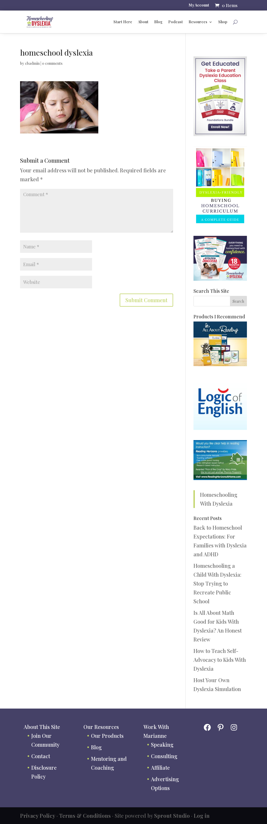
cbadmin (32, 63)
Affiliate (160, 767)
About (143, 21)
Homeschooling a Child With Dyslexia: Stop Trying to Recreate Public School (217, 583)
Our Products (107, 735)
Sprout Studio (172, 815)
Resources (198, 21)
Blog (158, 21)
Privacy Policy (37, 815)
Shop (222, 21)
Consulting (164, 755)
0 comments (52, 63)
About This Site (42, 726)
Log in (202, 815)
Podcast (175, 21)
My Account (199, 5)
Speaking (162, 744)
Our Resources (101, 726)
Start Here (122, 21)
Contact (40, 755)
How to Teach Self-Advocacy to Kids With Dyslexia (219, 659)
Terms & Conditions (85, 815)
